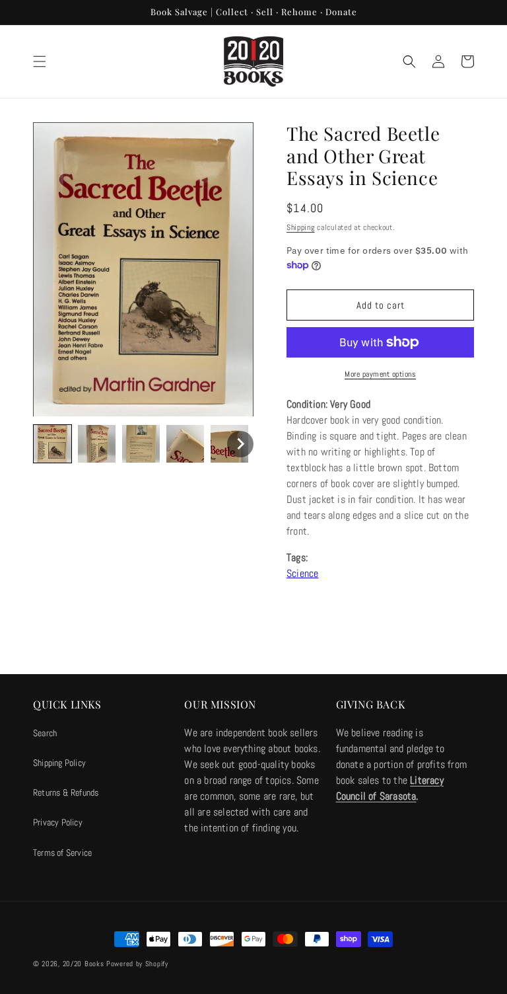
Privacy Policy (58, 822)
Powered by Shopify (137, 963)
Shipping (301, 227)
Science (302, 573)
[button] (39, 61)
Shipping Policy (59, 763)
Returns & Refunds (65, 792)
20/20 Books (83, 963)
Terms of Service (62, 853)
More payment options (380, 374)
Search (45, 733)
